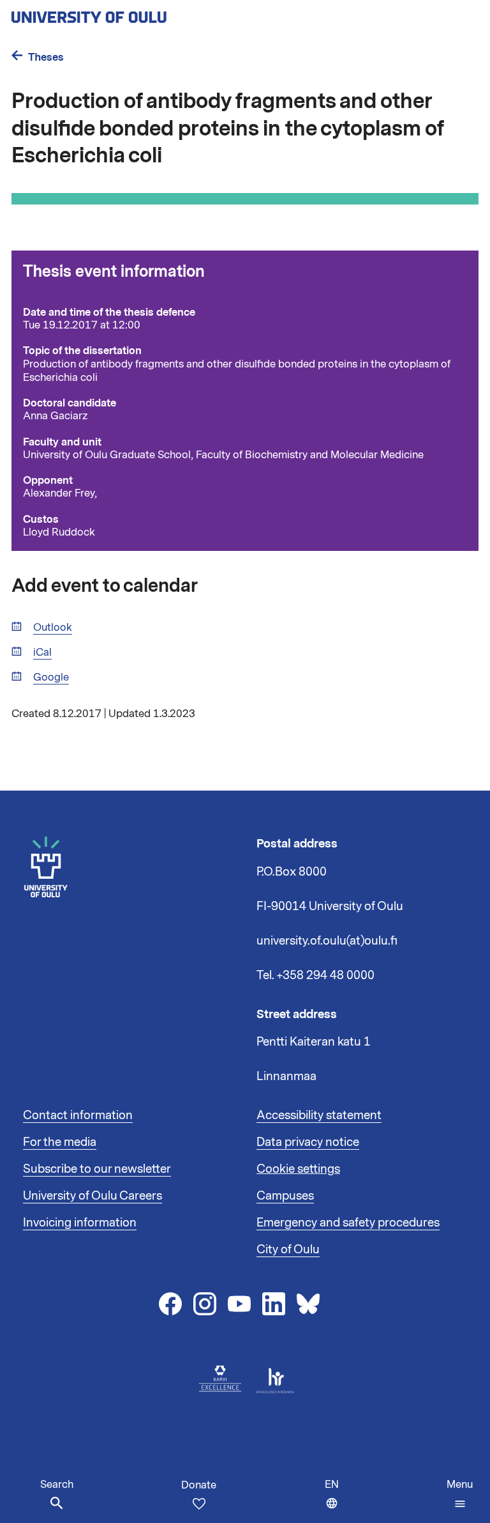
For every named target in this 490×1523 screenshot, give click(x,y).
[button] (460, 1494)
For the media (59, 1142)
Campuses (285, 1195)
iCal (42, 653)
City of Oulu (288, 1249)
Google (51, 677)
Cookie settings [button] (298, 1169)
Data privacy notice (307, 1142)
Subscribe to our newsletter (97, 1169)
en (335, 1500)
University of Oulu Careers (92, 1195)
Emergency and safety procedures (348, 1222)
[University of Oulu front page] (118, 13)
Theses (46, 57)
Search (56, 1485)
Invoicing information (80, 1222)
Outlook (52, 628)
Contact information (78, 1115)
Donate (198, 1485)
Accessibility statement (319, 1115)
